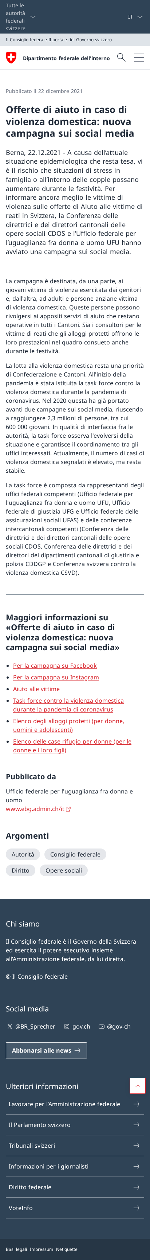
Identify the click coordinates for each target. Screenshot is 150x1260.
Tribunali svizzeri (32, 1146)
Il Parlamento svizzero (40, 1125)
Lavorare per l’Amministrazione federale (64, 1104)
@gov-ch (119, 1026)
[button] (138, 1086)
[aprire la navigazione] (139, 57)
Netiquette (67, 1249)
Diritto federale (30, 1187)
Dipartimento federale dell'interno (66, 58)
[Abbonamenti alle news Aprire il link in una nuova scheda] (124, 17)
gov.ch (81, 1026)
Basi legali (16, 1249)
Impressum (41, 1249)
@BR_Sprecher (35, 1026)
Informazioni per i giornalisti (48, 1166)
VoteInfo (21, 1208)
